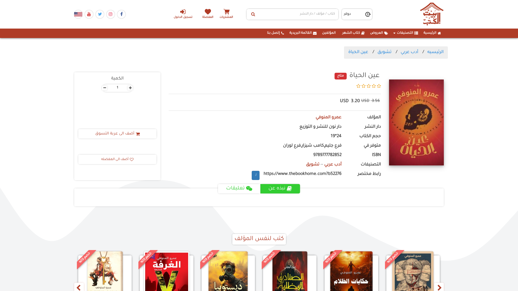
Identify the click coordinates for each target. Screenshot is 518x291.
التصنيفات (405, 33)
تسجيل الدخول (183, 17)
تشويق (384, 52)
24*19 (336, 136)
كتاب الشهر (351, 33)
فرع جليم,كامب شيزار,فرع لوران (312, 146)
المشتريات (226, 17)
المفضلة (207, 17)
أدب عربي (409, 52)
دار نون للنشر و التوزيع (320, 127)
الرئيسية (430, 33)
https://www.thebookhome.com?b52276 (303, 174)
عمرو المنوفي (329, 117)
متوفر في (372, 146)
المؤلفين (329, 33)
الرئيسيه (435, 52)
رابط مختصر (369, 174)
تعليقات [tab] (235, 188)
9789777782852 (327, 155)
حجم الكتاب (370, 136)
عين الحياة (358, 52)
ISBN (376, 155)
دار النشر (373, 127)
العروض (376, 33)
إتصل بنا (273, 33)
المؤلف (374, 117)
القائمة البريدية (300, 33)
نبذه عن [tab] (276, 188)
